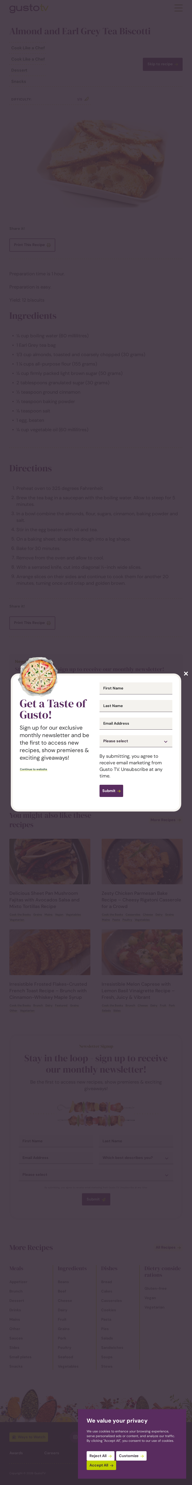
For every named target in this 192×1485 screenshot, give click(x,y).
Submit (108, 790)
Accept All (98, 1465)
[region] (132, 1444)
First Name (113, 688)
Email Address (116, 723)
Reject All (98, 1455)
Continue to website (33, 769)
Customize (129, 1455)
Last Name (113, 706)
